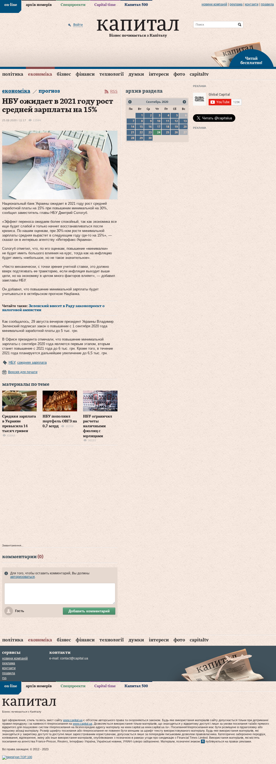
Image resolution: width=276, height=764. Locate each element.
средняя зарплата (32, 362)
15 (141, 127)
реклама (236, 4)
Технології (111, 74)
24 (158, 132)
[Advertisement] (60, 496)
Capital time (105, 5)
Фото (179, 74)
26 (176, 132)
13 (185, 121)
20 (185, 127)
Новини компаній (214, 4)
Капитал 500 (136, 5)
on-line (10, 5)
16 (150, 127)
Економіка (40, 74)
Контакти (251, 4)
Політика (12, 74)
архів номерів (39, 5)
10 (158, 121)
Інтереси (159, 74)
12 (176, 121)
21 (132, 132)
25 (167, 132)
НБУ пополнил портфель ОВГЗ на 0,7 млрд (60, 421)
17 (158, 127)
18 (167, 127)
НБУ (12, 362)
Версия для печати (22, 372)
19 (176, 127)
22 (141, 132)
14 (132, 127)
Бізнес (64, 74)
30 (150, 138)
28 (132, 138)
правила (267, 4)
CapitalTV (199, 74)
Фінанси (85, 74)
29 (141, 138)
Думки (136, 74)
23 (150, 132)
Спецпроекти (73, 5)
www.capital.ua (72, 720)
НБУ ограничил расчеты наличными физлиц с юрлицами (97, 426)
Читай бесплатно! (251, 61)
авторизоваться (22, 577)
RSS (114, 91)
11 (167, 121)
